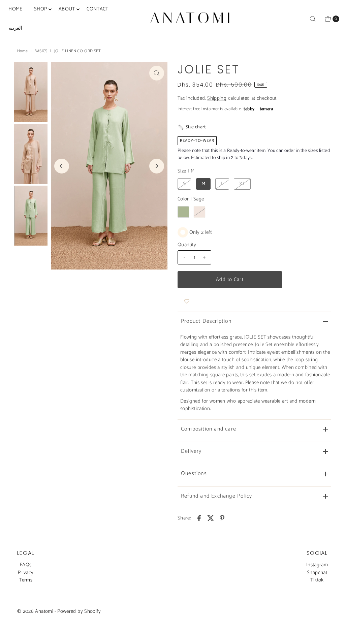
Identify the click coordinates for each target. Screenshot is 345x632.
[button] (192, 127)
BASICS (40, 51)
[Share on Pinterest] (222, 518)
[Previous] (61, 166)
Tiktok (316, 580)
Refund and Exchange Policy (216, 496)
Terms (25, 580)
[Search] (313, 18)
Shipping (216, 98)
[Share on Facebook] (199, 518)
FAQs (26, 565)
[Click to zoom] (156, 73)
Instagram (317, 565)
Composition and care (208, 429)
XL (242, 184)
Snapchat (317, 572)
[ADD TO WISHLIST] (187, 301)
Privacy (26, 572)
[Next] (156, 166)
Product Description (206, 321)
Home (22, 51)
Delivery (191, 451)
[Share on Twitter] (211, 518)
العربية (15, 28)
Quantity (187, 245)
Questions (194, 473)
